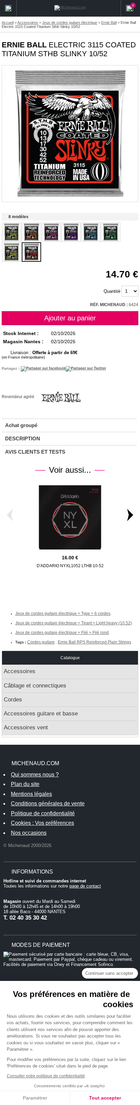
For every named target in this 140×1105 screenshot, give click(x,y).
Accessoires (19, 671)
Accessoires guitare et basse (41, 713)
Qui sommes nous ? (35, 774)
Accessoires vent (26, 727)
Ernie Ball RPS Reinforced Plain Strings (94, 642)
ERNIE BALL (24, 45)
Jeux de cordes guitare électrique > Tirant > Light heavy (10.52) (73, 623)
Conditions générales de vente (48, 803)
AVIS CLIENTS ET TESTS (35, 452)
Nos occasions (29, 833)
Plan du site (25, 784)
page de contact (85, 886)
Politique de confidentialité (43, 813)
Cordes (13, 699)
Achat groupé (21, 425)
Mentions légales (31, 794)
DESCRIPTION (22, 438)
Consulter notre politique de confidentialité (46, 1076)
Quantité (112, 291)
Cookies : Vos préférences (42, 823)
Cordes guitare (41, 642)
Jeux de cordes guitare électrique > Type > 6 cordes (62, 613)
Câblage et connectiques (35, 685)
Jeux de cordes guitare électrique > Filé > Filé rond (62, 632)
